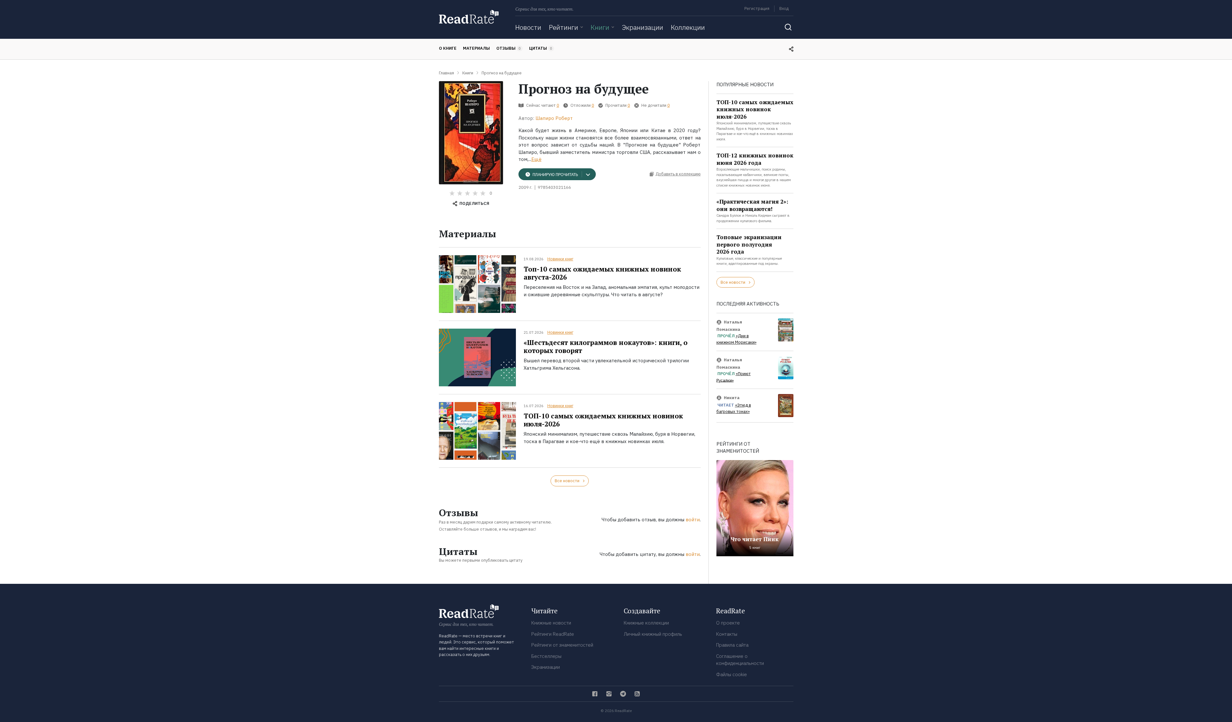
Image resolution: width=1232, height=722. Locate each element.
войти (693, 519)
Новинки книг (560, 259)
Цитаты (540, 48)
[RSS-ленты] (637, 694)
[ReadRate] (469, 17)
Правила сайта (732, 645)
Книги (600, 27)
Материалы (476, 48)
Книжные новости (551, 623)
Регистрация (756, 8)
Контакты (726, 634)
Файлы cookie (731, 674)
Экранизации (642, 27)
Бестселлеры (546, 656)
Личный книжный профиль (653, 634)
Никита (732, 397)
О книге (448, 48)
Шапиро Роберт (554, 118)
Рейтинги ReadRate (552, 634)
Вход (784, 8)
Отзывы (508, 48)
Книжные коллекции (646, 623)
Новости (528, 27)
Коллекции (688, 27)
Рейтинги (563, 27)
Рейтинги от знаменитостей (562, 645)
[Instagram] (609, 694)
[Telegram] (623, 694)
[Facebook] (595, 694)
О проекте (728, 623)
